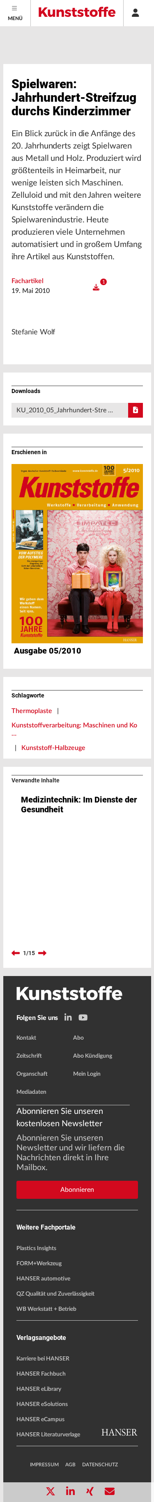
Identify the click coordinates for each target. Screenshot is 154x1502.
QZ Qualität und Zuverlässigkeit (55, 1294)
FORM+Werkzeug (39, 1264)
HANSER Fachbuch (41, 1374)
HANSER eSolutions (42, 1404)
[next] (42, 953)
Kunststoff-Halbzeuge (53, 748)
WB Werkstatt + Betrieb (46, 1309)
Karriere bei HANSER (42, 1359)
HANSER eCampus (40, 1419)
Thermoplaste (31, 711)
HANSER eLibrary (38, 1389)
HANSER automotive (43, 1279)
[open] (96, 288)
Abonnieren (77, 1190)
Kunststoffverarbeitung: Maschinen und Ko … (74, 729)
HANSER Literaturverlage (48, 1435)
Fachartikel (27, 281)
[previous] (15, 953)
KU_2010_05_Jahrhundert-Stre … (64, 410)
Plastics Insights (36, 1248)
